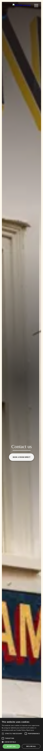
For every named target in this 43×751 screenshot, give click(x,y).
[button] (2, 733)
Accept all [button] (11, 746)
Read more (30, 730)
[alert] (21, 734)
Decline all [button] (31, 746)
